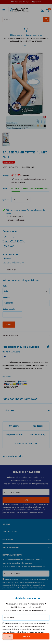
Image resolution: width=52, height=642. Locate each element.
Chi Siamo (14, 425)
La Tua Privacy (37, 434)
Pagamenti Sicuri (14, 434)
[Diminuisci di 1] (14, 199)
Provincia (6, 297)
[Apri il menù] (4, 10)
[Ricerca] (46, 19)
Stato (5, 286)
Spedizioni (37, 425)
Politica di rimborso (10, 335)
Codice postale (9, 309)
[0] (47, 10)
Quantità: (6, 200)
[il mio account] (42, 10)
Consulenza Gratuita (26, 443)
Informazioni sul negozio (15, 220)
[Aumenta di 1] (27, 199)
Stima (8, 324)
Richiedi (26, 636)
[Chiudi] (48, 593)
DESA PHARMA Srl (10, 167)
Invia (26, 500)
